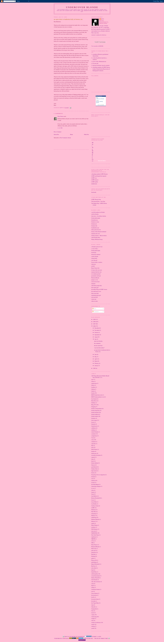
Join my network (101, 104)
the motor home (95, 599)
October (96, 332)
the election (94, 595)
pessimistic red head (96, 276)
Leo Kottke (94, 504)
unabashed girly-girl (96, 295)
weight (93, 618)
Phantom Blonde (95, 278)
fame (92, 459)
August (96, 337)
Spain (92, 585)
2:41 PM (60, 128)
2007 (94, 324)
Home (71, 134)
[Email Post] (70, 107)
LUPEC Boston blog (96, 199)
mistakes (93, 527)
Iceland (93, 476)
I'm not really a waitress (96, 262)
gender (97, 102)
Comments (96, 311)
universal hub (94, 297)
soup (92, 583)
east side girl (94, 260)
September (97, 334)
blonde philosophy (95, 218)
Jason (92, 494)
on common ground (95, 274)
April (96, 359)
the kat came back (98, 345)
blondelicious (94, 220)
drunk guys (94, 453)
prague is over (94, 279)
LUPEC (93, 508)
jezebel (93, 266)
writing (93, 626)
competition (94, 436)
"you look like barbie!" (99, 348)
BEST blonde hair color (96, 395)
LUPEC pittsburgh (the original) (98, 176)
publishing (93, 562)
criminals (93, 441)
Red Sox (93, 566)
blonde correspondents (96, 408)
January (96, 365)
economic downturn (96, 455)
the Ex (92, 597)
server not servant (95, 281)
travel (92, 612)
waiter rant (93, 299)
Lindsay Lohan (94, 506)
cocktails (93, 434)
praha (92, 558)
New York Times (95, 535)
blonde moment (95, 412)
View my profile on (97, 46)
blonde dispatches (95, 410)
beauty (93, 393)
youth (92, 628)
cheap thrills (94, 258)
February (97, 363)
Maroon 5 (93, 521)
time (92, 605)
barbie (92, 391)
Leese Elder (94, 502)
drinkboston (94, 184)
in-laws (93, 482)
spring (92, 587)
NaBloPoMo (94, 533)
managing (93, 513)
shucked (93, 283)
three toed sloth (95, 293)
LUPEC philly (94, 182)
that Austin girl (94, 287)
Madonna (93, 509)
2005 (94, 368)
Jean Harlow (94, 496)
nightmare (93, 537)
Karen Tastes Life (95, 268)
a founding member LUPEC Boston (99, 174)
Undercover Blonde (82, 7)
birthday (93, 402)
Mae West (93, 511)
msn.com (93, 531)
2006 (94, 326)
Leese (92, 500)
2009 (94, 319)
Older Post (86, 134)
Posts (94, 308)
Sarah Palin (94, 572)
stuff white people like (96, 285)
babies (92, 385)
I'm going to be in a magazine (98, 474)
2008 (94, 321)
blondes (97, 101)
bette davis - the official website (98, 216)
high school (94, 471)
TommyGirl (94, 609)
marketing (93, 517)
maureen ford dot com (96, 272)
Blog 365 (93, 404)
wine (92, 620)
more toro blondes (98, 341)
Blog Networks (99, 96)
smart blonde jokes (95, 237)
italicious (93, 264)
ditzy (92, 447)
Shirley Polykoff (95, 578)
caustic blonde (94, 256)
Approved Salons (102, 160)
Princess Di (94, 560)
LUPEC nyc (94, 178)
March (96, 361)
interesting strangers (96, 486)
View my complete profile (98, 35)
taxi (92, 591)
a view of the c (94, 248)
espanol (93, 457)
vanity (92, 614)
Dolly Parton (94, 449)
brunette (93, 424)
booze (92, 422)
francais (93, 465)
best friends (94, 399)
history (93, 472)
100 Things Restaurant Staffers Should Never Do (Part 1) (100, 376)
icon (92, 478)
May (96, 356)
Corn (92, 438)
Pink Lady (93, 548)
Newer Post (56, 134)
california (93, 428)
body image (94, 420)
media (92, 523)
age (92, 379)
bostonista (93, 252)
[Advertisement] (74, 145)
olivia (92, 540)
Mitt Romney (94, 529)
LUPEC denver (94, 180)
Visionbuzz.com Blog (61, 638)
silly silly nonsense (95, 581)
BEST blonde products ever (97, 397)
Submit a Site (96, 636)
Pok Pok (93, 554)
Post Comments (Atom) (65, 137)
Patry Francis (61, 116)
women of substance (96, 622)
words (92, 624)
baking (93, 389)
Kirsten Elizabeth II (95, 498)
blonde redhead (95, 414)
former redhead (94, 463)
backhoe (93, 387)
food (92, 461)
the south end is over (96, 291)
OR (92, 542)
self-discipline (94, 574)
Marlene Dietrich (95, 519)
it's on (92, 488)
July (96, 339)
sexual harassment (95, 576)
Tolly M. (93, 607)
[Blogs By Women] (109, 638)
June (96, 354)
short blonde (94, 579)
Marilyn (93, 515)
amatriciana (94, 383)
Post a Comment (57, 132)
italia (92, 490)
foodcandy (93, 192)
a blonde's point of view (96, 246)
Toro (92, 610)
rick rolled (93, 568)
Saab (92, 570)
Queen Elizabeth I (95, 564)
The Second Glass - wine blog (98, 201)
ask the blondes (95, 214)
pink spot (93, 550)
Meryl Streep (94, 525)
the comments (97, 343)
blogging (93, 406)
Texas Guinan (94, 593)
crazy (92, 439)
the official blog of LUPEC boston (99, 289)
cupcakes (93, 443)
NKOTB (93, 539)
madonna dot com (95, 233)
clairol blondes (94, 432)
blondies (93, 418)
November (97, 330)
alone (92, 381)
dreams (93, 451)
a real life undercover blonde (98, 212)
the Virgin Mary (95, 603)
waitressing (94, 616)
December (97, 328)
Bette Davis (94, 401)
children (93, 430)
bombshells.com (95, 228)
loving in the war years (96, 270)
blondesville (94, 226)
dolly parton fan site (96, 229)
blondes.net (94, 224)
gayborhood (94, 467)
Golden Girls (94, 469)
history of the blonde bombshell (98, 231)
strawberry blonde (95, 589)
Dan (92, 445)
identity (101, 101)
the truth (93, 601)
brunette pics (94, 426)
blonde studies (94, 416)
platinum (93, 552)
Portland (93, 556)
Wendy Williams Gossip (96, 239)
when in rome (94, 301)
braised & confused (95, 254)
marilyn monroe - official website (99, 235)
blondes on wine (95, 222)
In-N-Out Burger (95, 484)
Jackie (92, 492)
